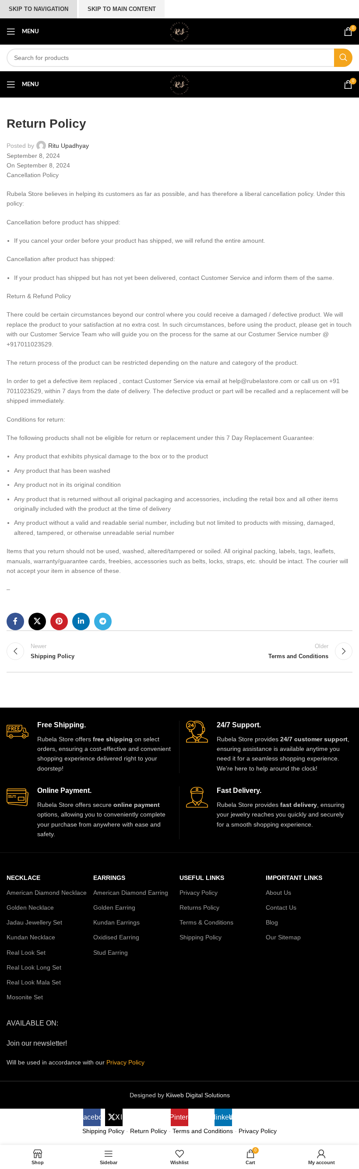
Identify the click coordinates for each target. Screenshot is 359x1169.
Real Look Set (26, 952)
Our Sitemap (283, 937)
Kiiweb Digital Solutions (198, 1095)
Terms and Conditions (202, 1130)
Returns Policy (199, 907)
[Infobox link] (89, 747)
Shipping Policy (201, 937)
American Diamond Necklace (47, 892)
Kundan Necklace (31, 937)
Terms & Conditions (206, 922)
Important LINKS (294, 877)
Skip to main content (122, 9)
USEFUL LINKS (202, 877)
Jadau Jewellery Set (34, 922)
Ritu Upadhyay (68, 145)
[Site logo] (179, 31)
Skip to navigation (38, 9)
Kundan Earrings (116, 922)
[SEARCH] (343, 58)
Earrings (109, 877)
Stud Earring (110, 952)
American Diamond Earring (130, 892)
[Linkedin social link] (81, 621)
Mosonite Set (25, 997)
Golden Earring (114, 907)
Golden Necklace (30, 907)
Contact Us (281, 907)
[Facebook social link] (15, 621)
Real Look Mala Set (34, 982)
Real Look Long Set (34, 967)
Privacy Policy (199, 892)
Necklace (23, 877)
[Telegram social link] (103, 621)
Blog (272, 922)
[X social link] (37, 621)
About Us (278, 892)
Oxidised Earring (116, 937)
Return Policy (148, 1130)
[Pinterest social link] (59, 621)
